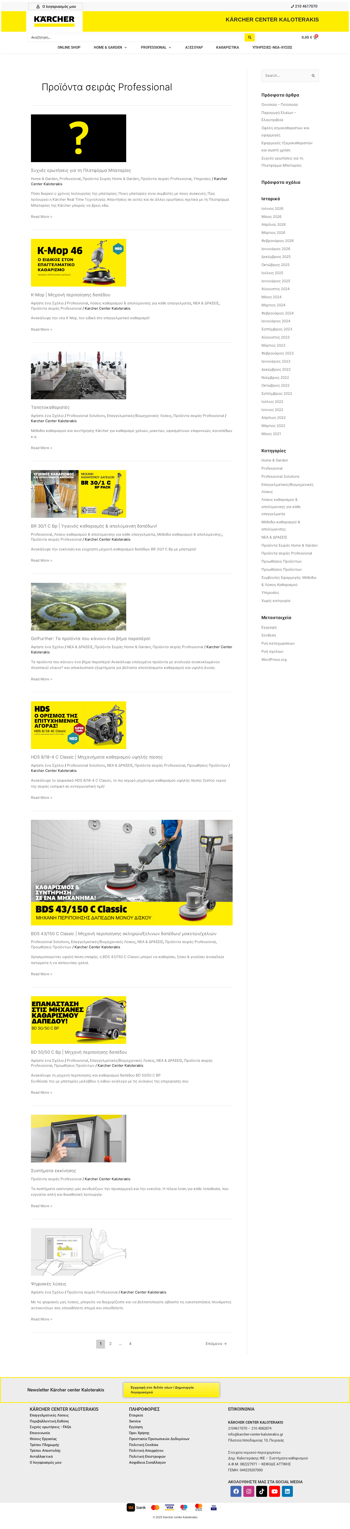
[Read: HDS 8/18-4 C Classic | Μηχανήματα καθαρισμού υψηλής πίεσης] (78, 725)
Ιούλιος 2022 (272, 401)
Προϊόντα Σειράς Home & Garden (111, 178)
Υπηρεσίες (202, 178)
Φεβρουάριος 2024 (277, 313)
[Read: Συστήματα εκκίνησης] (78, 1138)
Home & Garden (44, 178)
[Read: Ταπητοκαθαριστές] (78, 375)
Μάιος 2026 (271, 216)
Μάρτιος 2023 (273, 345)
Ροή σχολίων (272, 651)
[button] (110, 47)
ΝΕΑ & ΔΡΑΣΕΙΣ (206, 303)
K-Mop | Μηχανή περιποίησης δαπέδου (70, 294)
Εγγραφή (269, 627)
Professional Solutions (86, 415)
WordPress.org (274, 659)
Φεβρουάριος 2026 (277, 240)
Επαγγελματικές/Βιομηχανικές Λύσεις (139, 415)
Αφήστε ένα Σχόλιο (47, 303)
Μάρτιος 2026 (273, 232)
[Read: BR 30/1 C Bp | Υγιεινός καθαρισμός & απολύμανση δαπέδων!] (78, 493)
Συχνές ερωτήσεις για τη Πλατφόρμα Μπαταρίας (81, 170)
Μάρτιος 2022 (273, 425)
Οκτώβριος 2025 (275, 264)
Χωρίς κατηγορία (275, 600)
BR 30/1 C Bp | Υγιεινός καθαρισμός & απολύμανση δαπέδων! (94, 525)
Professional (70, 178)
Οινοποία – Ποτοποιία (279, 104)
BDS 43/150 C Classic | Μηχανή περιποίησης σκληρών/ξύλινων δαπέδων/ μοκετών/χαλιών (123, 933)
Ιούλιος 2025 (272, 273)
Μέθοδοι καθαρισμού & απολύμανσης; (189, 534)
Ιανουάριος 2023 (275, 361)
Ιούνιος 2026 (272, 208)
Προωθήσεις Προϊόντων (207, 765)
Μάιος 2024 (271, 297)
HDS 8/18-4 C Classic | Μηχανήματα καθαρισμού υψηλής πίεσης (97, 756)
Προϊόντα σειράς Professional (166, 178)
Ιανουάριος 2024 (275, 321)
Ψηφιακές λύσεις (48, 1283)
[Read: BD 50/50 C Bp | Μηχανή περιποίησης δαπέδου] (78, 1019)
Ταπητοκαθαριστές (50, 407)
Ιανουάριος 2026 (275, 248)
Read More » (41, 216)
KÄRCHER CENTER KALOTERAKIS (272, 19)
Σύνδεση (268, 635)
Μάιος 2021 (271, 433)
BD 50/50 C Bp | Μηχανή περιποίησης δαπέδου (79, 1052)
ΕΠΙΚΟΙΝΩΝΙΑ (241, 1408)
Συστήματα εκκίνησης (53, 1170)
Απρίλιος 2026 (273, 224)
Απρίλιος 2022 (273, 417)
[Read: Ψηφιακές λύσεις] (78, 1251)
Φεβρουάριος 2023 (277, 353)
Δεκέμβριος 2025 (276, 256)
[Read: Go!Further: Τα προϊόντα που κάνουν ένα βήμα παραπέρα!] (78, 606)
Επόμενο (216, 1343)
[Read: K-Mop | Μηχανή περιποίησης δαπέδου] (78, 262)
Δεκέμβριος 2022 (276, 369)
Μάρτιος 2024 (273, 305)
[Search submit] (250, 37)
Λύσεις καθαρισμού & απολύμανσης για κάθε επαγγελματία (140, 303)
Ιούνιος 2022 (272, 409)
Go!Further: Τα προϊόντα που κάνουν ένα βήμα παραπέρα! (90, 638)
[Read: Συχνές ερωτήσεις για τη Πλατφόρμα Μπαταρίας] (78, 138)
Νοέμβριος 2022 (275, 377)
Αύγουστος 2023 (275, 337)
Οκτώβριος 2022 (275, 385)
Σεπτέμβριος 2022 (276, 393)
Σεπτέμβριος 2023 (276, 329)
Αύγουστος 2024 (275, 289)
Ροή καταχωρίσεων (278, 643)
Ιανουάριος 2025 (275, 281)
